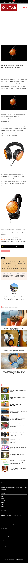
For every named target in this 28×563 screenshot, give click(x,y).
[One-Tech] (9, 7)
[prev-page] (13, 376)
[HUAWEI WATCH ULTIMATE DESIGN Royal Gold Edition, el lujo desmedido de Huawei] (5, 390)
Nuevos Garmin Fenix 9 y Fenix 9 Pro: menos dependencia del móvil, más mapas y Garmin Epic (18, 434)
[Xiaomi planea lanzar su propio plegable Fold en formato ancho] (5, 469)
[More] (23, 73)
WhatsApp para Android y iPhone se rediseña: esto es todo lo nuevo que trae (20, 276)
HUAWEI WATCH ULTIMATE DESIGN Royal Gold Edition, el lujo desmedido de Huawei (18, 390)
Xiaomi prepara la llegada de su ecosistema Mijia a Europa (14, 2)
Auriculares (14, 346)
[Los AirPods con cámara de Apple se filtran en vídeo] (5, 455)
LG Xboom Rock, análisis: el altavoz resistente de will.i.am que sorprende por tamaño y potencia (18, 425)
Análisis (14, 325)
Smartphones (3, 513)
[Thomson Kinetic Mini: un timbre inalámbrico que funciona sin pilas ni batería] (5, 397)
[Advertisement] (14, 29)
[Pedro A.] (14, 287)
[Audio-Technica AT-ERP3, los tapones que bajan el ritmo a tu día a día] (14, 318)
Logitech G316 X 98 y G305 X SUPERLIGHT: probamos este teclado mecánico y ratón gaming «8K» (17, 418)
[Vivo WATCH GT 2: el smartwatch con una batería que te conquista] (5, 404)
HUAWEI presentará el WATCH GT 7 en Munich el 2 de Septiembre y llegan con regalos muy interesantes (18, 462)
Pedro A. (10, 70)
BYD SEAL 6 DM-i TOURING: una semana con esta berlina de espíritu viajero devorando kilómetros (18, 411)
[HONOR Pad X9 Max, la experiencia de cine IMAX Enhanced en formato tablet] (5, 448)
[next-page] (15, 376)
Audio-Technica (5, 251)
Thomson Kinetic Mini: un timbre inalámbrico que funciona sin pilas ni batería (17, 397)
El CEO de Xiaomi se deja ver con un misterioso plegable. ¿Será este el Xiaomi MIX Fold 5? (18, 441)
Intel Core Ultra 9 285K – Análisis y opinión (10, 524)
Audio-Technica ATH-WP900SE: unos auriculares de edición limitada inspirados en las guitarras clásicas (14, 350)
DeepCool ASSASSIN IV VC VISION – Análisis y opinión (13, 520)
